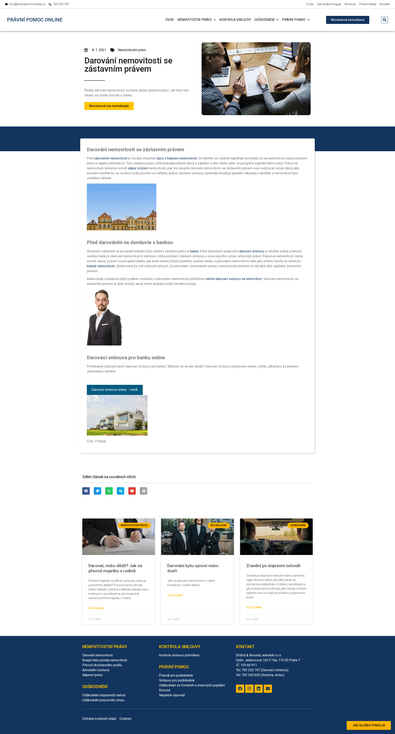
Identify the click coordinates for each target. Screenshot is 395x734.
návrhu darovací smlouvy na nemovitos (233, 279)
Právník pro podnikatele (176, 675)
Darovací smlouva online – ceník (115, 390)
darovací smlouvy (251, 251)
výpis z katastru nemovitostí (176, 158)
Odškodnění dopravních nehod (103, 695)
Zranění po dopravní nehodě (273, 565)
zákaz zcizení (138, 168)
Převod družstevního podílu (102, 665)
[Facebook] (240, 689)
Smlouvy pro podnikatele (177, 680)
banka (194, 251)
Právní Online (35, 20)
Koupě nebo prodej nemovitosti (104, 660)
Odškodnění (264, 20)
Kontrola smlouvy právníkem (179, 655)
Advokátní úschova (95, 670)
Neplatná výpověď (172, 695)
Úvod (169, 20)
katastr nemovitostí (101, 266)
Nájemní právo (92, 675)
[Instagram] (249, 689)
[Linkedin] (258, 689)
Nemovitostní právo (194, 20)
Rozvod (164, 690)
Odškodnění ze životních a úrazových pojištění (192, 685)
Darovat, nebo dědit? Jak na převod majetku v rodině (115, 568)
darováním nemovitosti (111, 158)
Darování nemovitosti (97, 655)
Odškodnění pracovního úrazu (103, 700)
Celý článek (96, 608)
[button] (384, 19)
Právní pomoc (294, 20)
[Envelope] (268, 689)
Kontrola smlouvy (235, 20)
